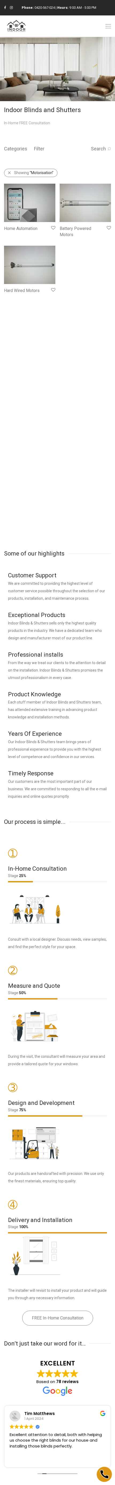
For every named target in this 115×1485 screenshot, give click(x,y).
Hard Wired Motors (22, 290)
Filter (39, 148)
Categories (15, 148)
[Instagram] (11, 8)
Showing (33, 173)
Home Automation (20, 228)
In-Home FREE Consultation (27, 123)
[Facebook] (5, 8)
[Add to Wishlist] (52, 228)
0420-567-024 (45, 8)
